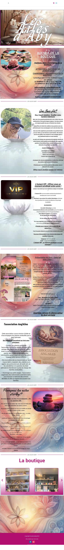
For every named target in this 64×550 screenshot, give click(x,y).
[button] (2, 480)
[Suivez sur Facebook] (30, 542)
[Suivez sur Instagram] (33, 542)
